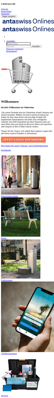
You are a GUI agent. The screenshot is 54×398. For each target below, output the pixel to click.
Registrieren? (11, 51)
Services (4, 396)
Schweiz (4, 9)
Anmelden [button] (10, 41)
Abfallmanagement (9, 354)
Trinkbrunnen (6, 280)
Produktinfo (6, 150)
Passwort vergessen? (14, 49)
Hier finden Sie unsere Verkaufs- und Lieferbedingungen (24, 146)
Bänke (3, 238)
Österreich (5, 14)
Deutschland (6, 11)
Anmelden (36, 46)
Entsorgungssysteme (9, 196)
